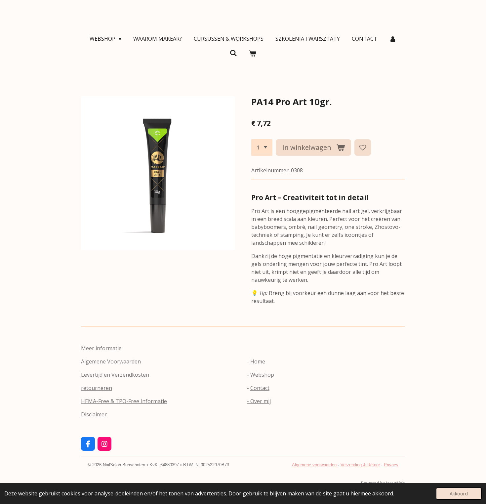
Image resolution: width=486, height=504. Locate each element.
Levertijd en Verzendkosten (115, 374)
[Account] (393, 38)
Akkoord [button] (459, 493)
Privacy (391, 464)
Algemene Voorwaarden (111, 361)
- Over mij (259, 401)
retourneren (96, 388)
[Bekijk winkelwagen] (253, 53)
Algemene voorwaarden (314, 464)
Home (257, 361)
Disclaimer (94, 414)
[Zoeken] (233, 53)
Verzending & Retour (360, 464)
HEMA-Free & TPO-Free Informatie (124, 401)
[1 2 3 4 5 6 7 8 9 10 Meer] (261, 147)
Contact (259, 388)
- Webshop (260, 374)
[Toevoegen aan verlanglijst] (362, 147)
